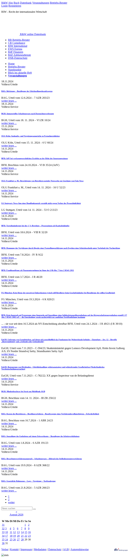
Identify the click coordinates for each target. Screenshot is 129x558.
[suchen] (34, 509)
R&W (4, 2)
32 (3, 528)
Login (4, 5)
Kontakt (14, 549)
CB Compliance (16, 42)
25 (11, 539)
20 (18, 535)
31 (3, 524)
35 (3, 539)
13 (18, 532)
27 (18, 539)
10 (6, 532)
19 (14, 535)
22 (26, 535)
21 (22, 535)
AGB (66, 549)
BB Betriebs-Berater (19, 39)
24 (6, 539)
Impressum (26, 549)
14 (22, 532)
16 (29, 532)
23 (29, 535)
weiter (11, 502)
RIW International (17, 45)
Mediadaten (40, 549)
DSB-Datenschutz (17, 58)
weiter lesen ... (9, 100)
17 (6, 535)
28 (22, 539)
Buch (16, 2)
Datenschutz (54, 549)
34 (3, 535)
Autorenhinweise (80, 549)
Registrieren (14, 5)
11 (11, 532)
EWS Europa (15, 49)
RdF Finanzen (15, 52)
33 (3, 532)
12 (14, 532)
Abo (10, 2)
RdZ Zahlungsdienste (19, 55)
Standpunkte (14, 69)
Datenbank (26, 2)
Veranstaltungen (40, 2)
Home (11, 63)
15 (26, 532)
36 (3, 543)
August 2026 (16, 514)
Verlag (4, 549)
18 (11, 535)
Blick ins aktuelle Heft (20, 72)
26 (14, 539)
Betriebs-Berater (58, 2)
